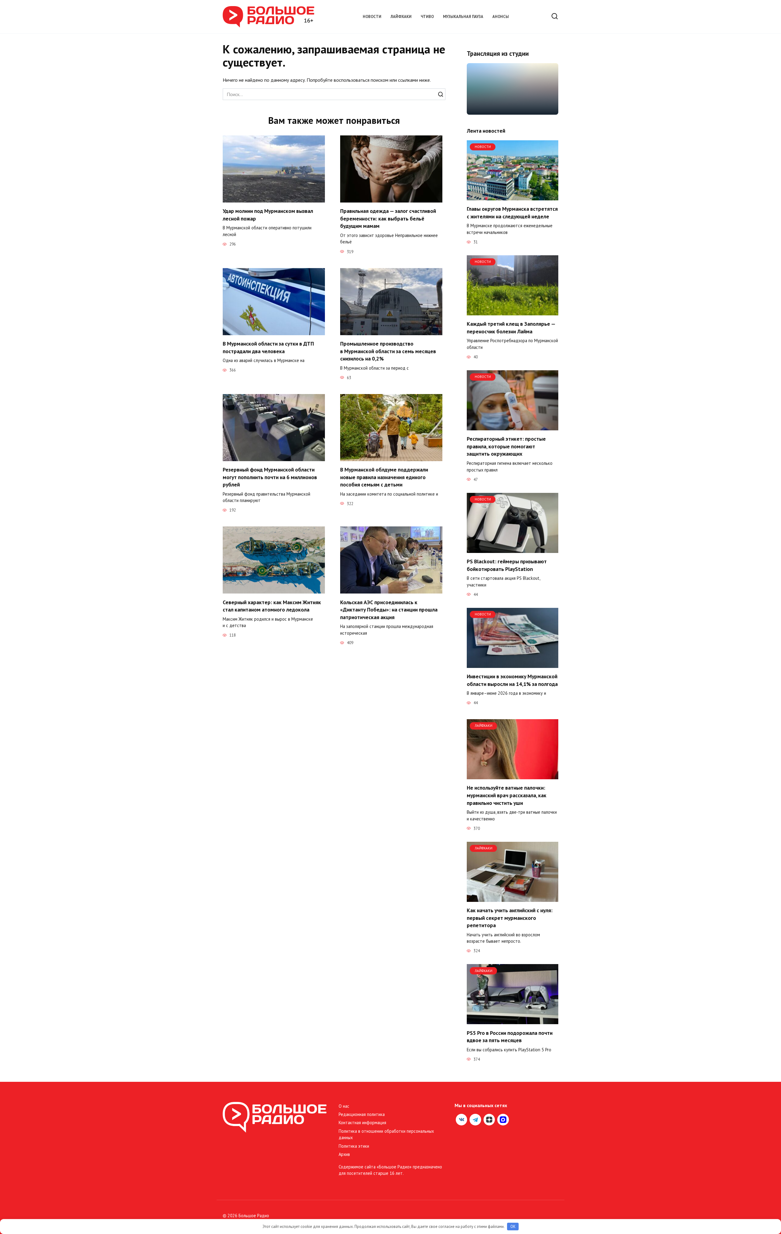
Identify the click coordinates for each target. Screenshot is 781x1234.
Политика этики (354, 1146)
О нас (344, 1106)
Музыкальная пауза (463, 16)
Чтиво (427, 16)
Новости (372, 16)
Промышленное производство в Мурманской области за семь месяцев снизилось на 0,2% (388, 351)
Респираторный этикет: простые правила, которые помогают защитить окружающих (506, 446)
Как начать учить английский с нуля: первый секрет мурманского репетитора (509, 918)
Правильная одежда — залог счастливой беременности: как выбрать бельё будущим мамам (388, 218)
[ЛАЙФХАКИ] (512, 776)
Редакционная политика (362, 1114)
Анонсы (500, 16)
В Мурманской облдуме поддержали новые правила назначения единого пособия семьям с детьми (384, 477)
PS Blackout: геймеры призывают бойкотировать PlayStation (507, 565)
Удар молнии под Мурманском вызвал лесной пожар (268, 214)
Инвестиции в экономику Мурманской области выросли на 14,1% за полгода (512, 680)
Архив (344, 1154)
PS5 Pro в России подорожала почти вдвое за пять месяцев (509, 1036)
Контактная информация (362, 1122)
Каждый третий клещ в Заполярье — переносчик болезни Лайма (511, 327)
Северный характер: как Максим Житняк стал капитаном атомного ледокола (272, 605)
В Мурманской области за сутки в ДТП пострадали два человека (268, 347)
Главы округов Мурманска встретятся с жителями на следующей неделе (512, 212)
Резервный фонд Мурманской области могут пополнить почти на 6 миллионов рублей (270, 477)
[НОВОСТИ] (512, 197)
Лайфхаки (401, 16)
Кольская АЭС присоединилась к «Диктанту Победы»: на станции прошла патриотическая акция (388, 609)
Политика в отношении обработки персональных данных (386, 1134)
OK (513, 1226)
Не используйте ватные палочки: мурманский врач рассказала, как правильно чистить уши (506, 795)
